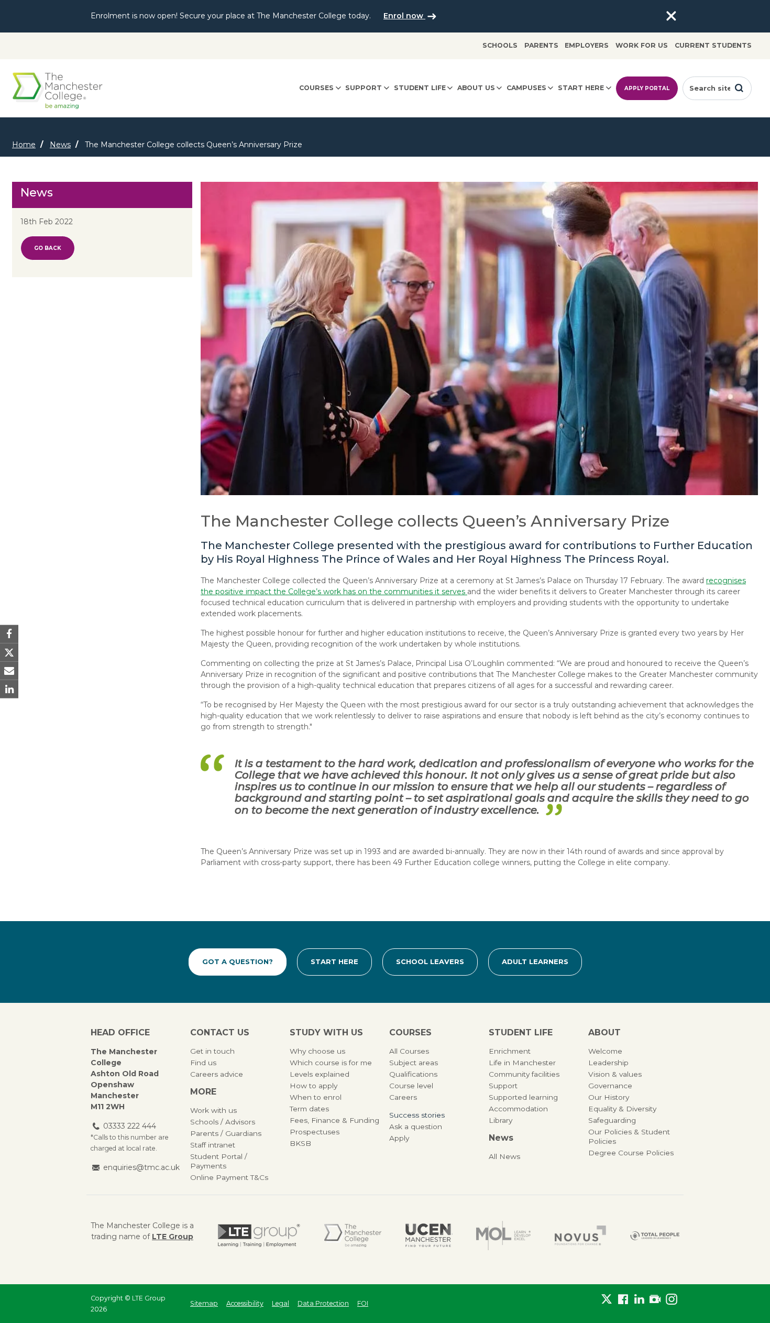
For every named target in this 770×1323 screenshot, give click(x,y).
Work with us (213, 1110)
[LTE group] (259, 1235)
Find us (203, 1062)
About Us (476, 88)
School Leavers (430, 961)
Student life (420, 88)
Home (24, 144)
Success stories (417, 1115)
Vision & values (615, 1074)
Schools (500, 45)
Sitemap (204, 1303)
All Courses (409, 1051)
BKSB (300, 1143)
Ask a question (415, 1126)
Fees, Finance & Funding (334, 1120)
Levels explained (319, 1074)
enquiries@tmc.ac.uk (141, 1167)
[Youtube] (655, 1301)
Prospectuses (314, 1132)
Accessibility (244, 1303)
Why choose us (317, 1051)
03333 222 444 (129, 1126)
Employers (587, 45)
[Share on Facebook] (9, 634)
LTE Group (172, 1236)
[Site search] (739, 88)
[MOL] (503, 1235)
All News (504, 1156)
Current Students (713, 45)
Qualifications (413, 1074)
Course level (411, 1085)
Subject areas (413, 1062)
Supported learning (523, 1097)
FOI (362, 1303)
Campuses (526, 88)
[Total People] (654, 1235)
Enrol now (404, 15)
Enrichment (510, 1051)
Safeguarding (612, 1120)
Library (500, 1120)
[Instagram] (671, 1301)
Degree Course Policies (631, 1153)
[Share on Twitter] (9, 652)
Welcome (605, 1051)
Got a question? (237, 961)
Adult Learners (535, 961)
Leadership (608, 1062)
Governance (610, 1085)
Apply (399, 1138)
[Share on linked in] (9, 689)
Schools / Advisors (222, 1122)
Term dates (309, 1109)
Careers (403, 1097)
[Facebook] (623, 1301)
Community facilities (524, 1074)
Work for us (641, 45)
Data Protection (323, 1303)
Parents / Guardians (225, 1133)
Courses (316, 88)
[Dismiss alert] (671, 16)
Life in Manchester (522, 1062)
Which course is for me (331, 1062)
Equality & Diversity (622, 1109)
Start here (581, 88)
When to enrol (316, 1097)
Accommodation (518, 1109)
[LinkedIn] (639, 1301)
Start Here (334, 961)
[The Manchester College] (352, 1235)
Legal (280, 1303)
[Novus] (580, 1235)
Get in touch (212, 1051)
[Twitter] (607, 1301)
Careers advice (216, 1074)
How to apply (313, 1085)
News (60, 144)
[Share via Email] (9, 671)
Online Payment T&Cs (229, 1177)
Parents (541, 45)
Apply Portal (646, 88)
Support (363, 88)
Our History (608, 1097)
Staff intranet (212, 1145)
